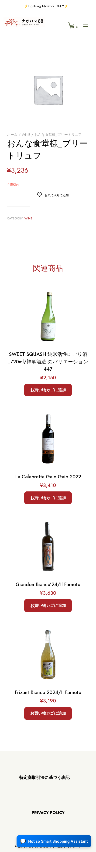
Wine (26, 134)
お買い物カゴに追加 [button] (48, 390)
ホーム (12, 134)
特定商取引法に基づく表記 (44, 777)
